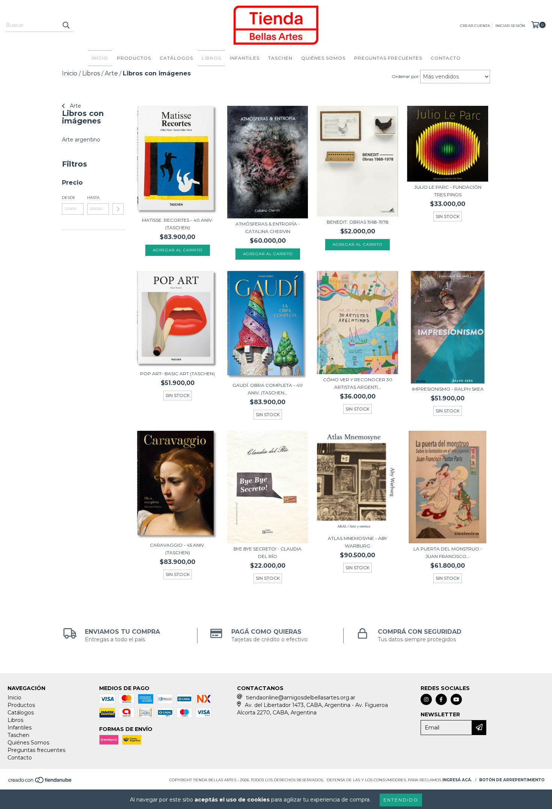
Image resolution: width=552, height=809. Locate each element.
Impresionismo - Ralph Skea (448, 389)
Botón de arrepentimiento (511, 779)
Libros (211, 58)
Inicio (100, 58)
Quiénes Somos (323, 58)
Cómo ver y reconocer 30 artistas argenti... (357, 383)
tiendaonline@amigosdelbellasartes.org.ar (300, 697)
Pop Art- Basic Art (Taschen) (177, 373)
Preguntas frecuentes (388, 58)
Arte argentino (81, 139)
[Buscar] (65, 25)
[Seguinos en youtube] (456, 699)
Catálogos (176, 58)
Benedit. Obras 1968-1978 (358, 222)
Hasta (93, 197)
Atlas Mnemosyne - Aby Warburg (357, 542)
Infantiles (244, 58)
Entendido (400, 800)
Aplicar (118, 209)
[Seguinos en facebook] (441, 699)
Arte (74, 105)
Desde (68, 197)
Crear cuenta (475, 25)
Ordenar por (405, 76)
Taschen (280, 58)
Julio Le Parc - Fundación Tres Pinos (447, 190)
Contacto (446, 58)
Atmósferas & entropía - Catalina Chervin (267, 227)
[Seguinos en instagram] (426, 699)
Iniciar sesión (510, 25)
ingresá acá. (457, 779)
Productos (134, 58)
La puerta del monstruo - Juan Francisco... (447, 552)
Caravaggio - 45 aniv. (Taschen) (177, 548)
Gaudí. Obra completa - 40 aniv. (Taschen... (267, 388)
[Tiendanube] (40, 782)
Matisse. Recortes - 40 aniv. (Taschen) (177, 223)
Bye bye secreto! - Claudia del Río (268, 552)
